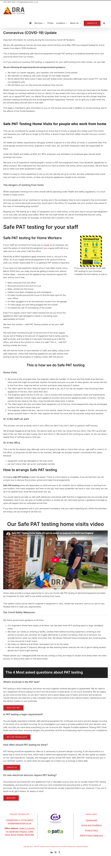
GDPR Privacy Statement (91, 835)
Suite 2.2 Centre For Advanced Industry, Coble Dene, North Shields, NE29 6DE (20, 831)
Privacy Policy (91, 830)
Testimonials (91, 820)
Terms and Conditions (91, 825)
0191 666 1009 (9, 2)
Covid (46, 245)
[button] (104, 23)
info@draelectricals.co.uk (27, 2)
